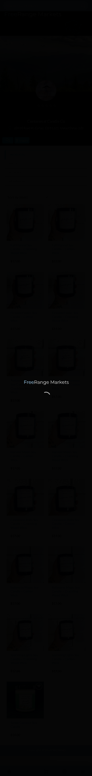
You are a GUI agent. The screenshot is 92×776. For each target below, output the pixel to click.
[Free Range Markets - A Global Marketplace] (46, 382)
